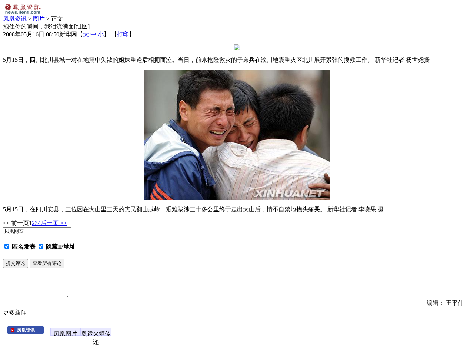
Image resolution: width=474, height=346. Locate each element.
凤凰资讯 (15, 19)
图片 (39, 19)
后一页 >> (54, 223)
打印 (123, 34)
